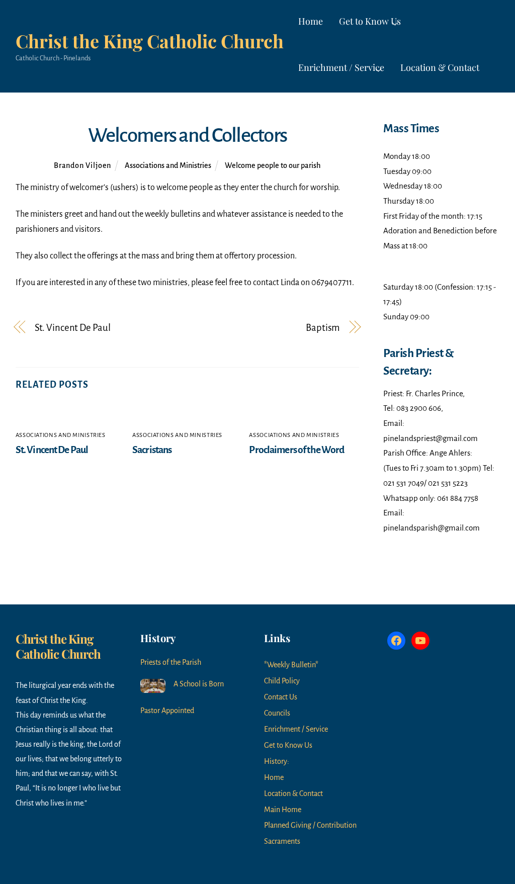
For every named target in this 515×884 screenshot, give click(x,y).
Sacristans (151, 450)
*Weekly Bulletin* (291, 665)
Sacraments (282, 841)
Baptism (323, 327)
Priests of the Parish (170, 662)
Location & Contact (439, 67)
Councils (277, 713)
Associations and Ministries (168, 165)
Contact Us (280, 697)
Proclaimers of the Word (296, 450)
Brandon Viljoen (82, 165)
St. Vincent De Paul (73, 327)
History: (276, 761)
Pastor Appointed (167, 710)
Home (310, 21)
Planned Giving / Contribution (310, 825)
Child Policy (282, 681)
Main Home (282, 810)
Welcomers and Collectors (187, 135)
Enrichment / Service (341, 67)
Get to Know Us (370, 21)
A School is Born (199, 684)
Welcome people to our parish (273, 165)
